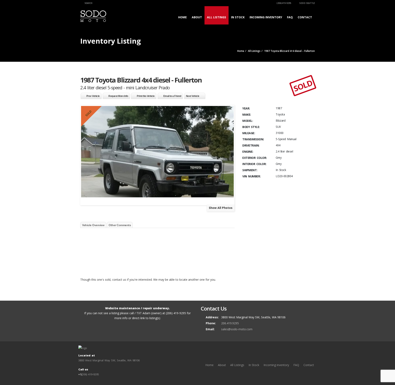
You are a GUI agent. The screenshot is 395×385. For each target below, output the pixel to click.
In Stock (238, 17)
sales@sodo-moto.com (236, 329)
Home (182, 17)
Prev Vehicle (93, 96)
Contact (305, 17)
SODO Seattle (307, 3)
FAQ (290, 17)
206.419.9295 (230, 323)
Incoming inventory (266, 17)
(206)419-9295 (283, 3)
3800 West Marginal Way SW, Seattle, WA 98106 (109, 360)
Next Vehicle (192, 96)
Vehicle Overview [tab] (93, 225)
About (197, 17)
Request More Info (118, 96)
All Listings (216, 17)
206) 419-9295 (90, 374)
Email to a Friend (172, 96)
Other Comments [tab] (120, 225)
